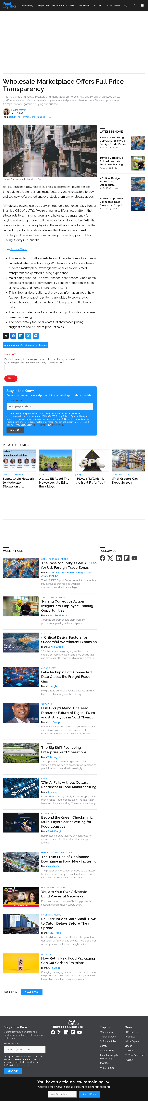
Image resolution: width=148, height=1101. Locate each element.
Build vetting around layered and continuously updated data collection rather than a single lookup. (66, 839)
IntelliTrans (54, 933)
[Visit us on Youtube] (134, 557)
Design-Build (48, 633)
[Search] (135, 5)
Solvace (52, 792)
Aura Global (54, 967)
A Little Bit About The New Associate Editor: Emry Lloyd (54, 482)
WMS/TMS (46, 704)
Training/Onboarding (53, 597)
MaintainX (53, 866)
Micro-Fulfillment (122, 475)
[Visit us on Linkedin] (119, 557)
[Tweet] (28, 336)
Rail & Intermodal (51, 915)
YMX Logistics (55, 757)
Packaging (47, 954)
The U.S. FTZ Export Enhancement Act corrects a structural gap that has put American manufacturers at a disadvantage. (68, 584)
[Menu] (142, 5)
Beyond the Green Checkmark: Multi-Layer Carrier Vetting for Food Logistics (67, 821)
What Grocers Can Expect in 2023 (125, 480)
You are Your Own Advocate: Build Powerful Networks (64, 894)
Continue (89, 1094)
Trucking (46, 743)
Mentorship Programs (53, 888)
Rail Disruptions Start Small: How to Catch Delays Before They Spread (68, 923)
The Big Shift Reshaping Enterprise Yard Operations (63, 749)
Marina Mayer (18, 110)
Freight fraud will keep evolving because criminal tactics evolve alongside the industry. (67, 692)
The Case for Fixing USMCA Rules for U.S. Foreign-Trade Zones (113, 141)
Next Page (32, 991)
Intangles (53, 686)
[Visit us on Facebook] (102, 557)
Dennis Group (55, 647)
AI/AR (44, 778)
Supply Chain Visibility (15, 475)
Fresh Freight (55, 831)
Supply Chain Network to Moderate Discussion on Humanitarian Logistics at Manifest (19, 482)
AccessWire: (18, 249)
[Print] (6, 336)
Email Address (15, 400)
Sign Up (15, 430)
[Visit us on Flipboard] (127, 557)
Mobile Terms (38, 425)
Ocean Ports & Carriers (54, 559)
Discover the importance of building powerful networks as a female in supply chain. (66, 903)
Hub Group (53, 722)
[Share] (13, 336)
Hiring (42, 475)
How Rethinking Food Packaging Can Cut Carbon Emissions (68, 960)
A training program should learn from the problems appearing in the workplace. (63, 621)
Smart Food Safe (57, 615)
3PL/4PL (79, 475)
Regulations (48, 813)
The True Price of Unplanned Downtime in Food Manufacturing (69, 859)
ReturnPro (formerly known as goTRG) (30, 116)
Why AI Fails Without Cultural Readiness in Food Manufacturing (68, 784)
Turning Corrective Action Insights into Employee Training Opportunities (111, 161)
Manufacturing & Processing (57, 853)
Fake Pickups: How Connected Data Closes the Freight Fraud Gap (111, 202)
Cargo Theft (48, 668)
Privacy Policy (57, 425)
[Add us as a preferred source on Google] (36, 336)
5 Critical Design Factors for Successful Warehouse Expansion (113, 181)
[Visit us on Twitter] (110, 557)
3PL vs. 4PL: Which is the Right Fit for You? (90, 480)
